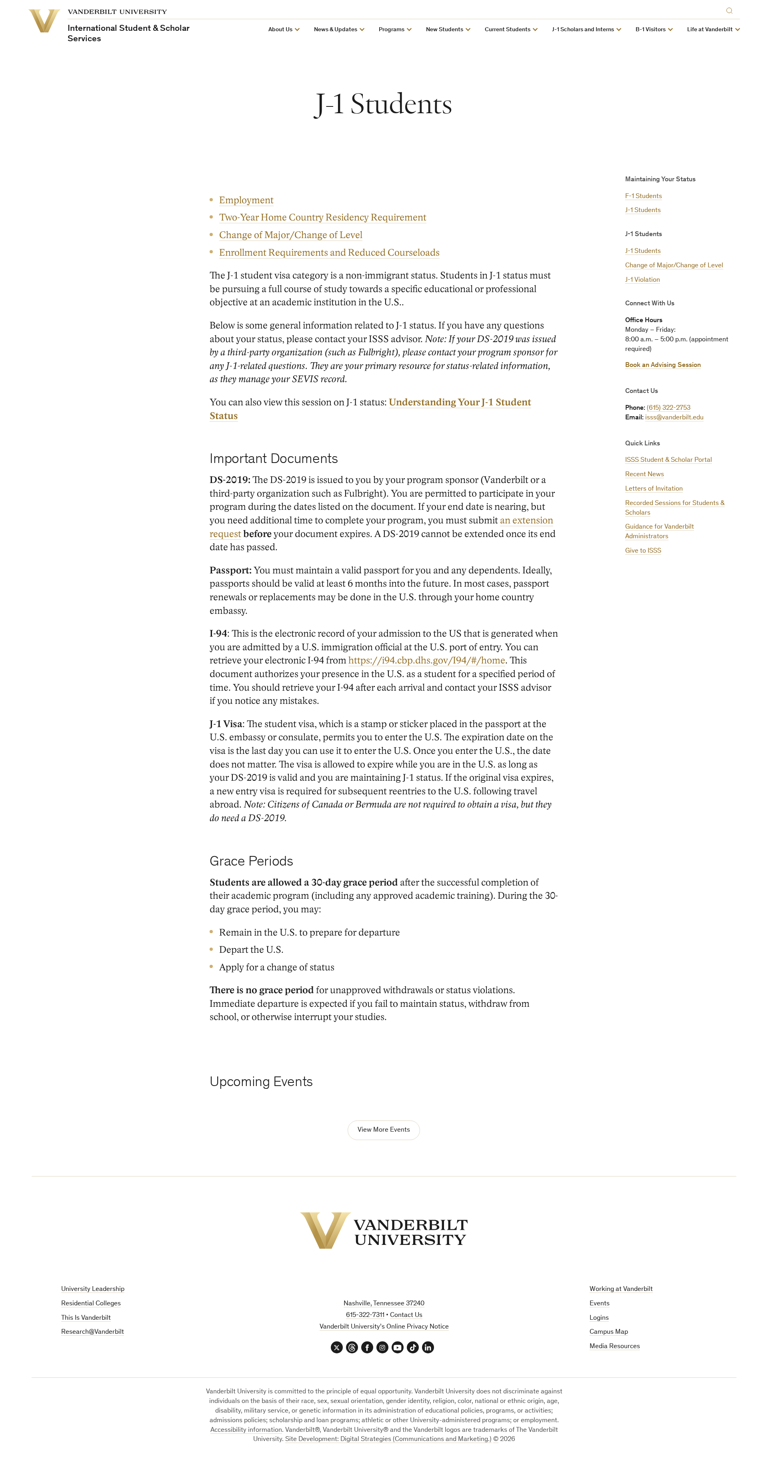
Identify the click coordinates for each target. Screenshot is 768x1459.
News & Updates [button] (335, 30)
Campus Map (609, 1332)
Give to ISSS (643, 551)
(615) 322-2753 (668, 408)
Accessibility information (246, 1430)
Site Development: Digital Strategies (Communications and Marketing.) (388, 1439)
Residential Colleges (91, 1304)
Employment (246, 200)
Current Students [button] (507, 30)
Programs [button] (391, 30)
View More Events (384, 1130)
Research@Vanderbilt (92, 1332)
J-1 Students (643, 210)
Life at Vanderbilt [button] (710, 30)
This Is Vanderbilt (86, 1318)
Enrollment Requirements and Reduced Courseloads (329, 253)
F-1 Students (643, 196)
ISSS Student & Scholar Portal (668, 460)
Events (600, 1304)
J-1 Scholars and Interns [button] (583, 30)
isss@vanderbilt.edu (674, 418)
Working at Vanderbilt (621, 1289)
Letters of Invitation (654, 489)
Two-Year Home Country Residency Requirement (322, 217)
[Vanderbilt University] (384, 1230)
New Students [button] (444, 30)
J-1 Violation (642, 280)
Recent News (644, 474)
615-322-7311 (365, 1315)
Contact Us (406, 1315)
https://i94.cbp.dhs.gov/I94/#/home (426, 660)
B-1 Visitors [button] (651, 30)
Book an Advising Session (663, 365)
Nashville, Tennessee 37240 (384, 1304)
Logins (599, 1318)
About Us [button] (280, 30)
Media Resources (615, 1346)
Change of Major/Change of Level (674, 266)
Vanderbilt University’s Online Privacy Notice (384, 1327)
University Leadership (92, 1289)
